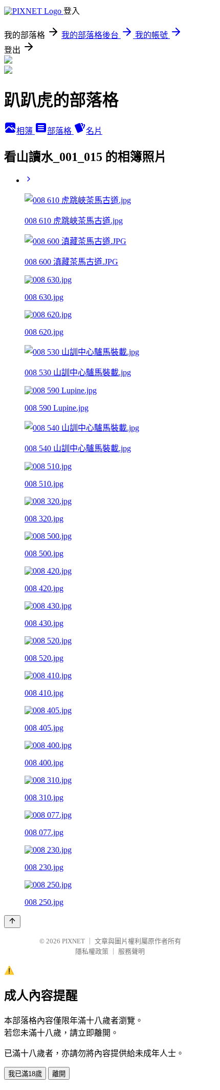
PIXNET (73, 941)
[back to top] (12, 921)
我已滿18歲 (25, 1074)
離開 (58, 1074)
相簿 (25, 131)
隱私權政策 (91, 951)
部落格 (60, 131)
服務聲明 (131, 951)
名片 (94, 131)
